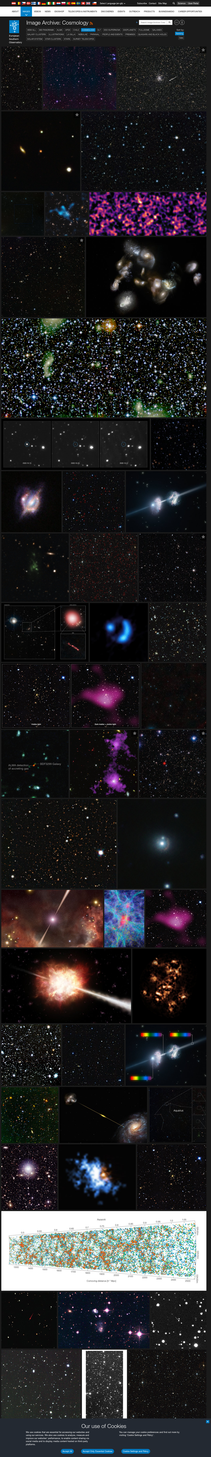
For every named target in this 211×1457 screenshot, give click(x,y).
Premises (130, 34)
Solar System (34, 39)
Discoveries (107, 11)
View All (31, 30)
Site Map (162, 3)
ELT (99, 30)
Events (121, 11)
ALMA (59, 30)
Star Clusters (53, 39)
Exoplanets (129, 30)
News (48, 11)
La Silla (71, 34)
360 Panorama (46, 30)
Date (181, 38)
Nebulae (82, 34)
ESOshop (59, 11)
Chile (76, 30)
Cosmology (88, 30)
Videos (37, 11)
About (15, 11)
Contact (152, 3)
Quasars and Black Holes (152, 34)
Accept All (67, 1451)
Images (26, 11)
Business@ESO (166, 11)
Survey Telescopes (83, 39)
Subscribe (142, 3)
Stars (67, 39)
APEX (67, 30)
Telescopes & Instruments (82, 11)
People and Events (112, 34)
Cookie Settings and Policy (136, 1451)
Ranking (179, 33)
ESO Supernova (112, 30)
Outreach (134, 11)
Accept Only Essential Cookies (97, 1451)
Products (149, 11)
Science (181, 3)
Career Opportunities (190, 11)
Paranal (94, 34)
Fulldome (144, 30)
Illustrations (56, 34)
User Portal (193, 3)
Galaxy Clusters (36, 34)
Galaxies (157, 30)
